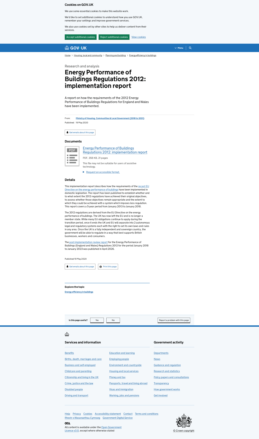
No (116, 320)
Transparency (161, 383)
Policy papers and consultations (171, 377)
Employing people (119, 359)
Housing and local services (124, 371)
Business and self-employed (80, 365)
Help (67, 413)
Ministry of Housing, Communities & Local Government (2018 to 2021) (110, 118)
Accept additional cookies (80, 37)
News (157, 359)
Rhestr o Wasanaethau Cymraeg (82, 417)
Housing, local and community (88, 55)
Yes (100, 320)
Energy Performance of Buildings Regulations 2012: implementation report (115, 150)
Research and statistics (167, 371)
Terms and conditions (146, 413)
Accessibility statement (108, 413)
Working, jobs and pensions (124, 395)
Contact (127, 413)
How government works (167, 389)
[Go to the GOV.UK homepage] (76, 47)
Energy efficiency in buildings (142, 55)
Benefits (69, 352)
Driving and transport (76, 395)
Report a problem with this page (174, 320)
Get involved (161, 395)
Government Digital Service (118, 417)
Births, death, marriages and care (83, 359)
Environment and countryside (125, 365)
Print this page (110, 266)
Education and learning (122, 352)
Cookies (87, 413)
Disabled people (74, 389)
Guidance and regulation (167, 365)
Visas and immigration (121, 389)
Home (67, 55)
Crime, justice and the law (79, 383)
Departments (161, 352)
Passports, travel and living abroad (128, 383)
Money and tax (117, 377)
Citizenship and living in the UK (81, 377)
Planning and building (115, 55)
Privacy (77, 413)
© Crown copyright (183, 430)
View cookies (139, 37)
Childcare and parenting (78, 371)
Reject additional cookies (114, 37)
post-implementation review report (88, 242)
